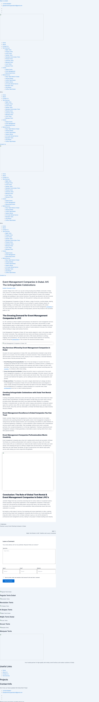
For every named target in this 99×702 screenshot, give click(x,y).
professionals (7, 388)
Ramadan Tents (9, 85)
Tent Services (6, 48)
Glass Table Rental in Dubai (12, 76)
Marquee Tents (9, 62)
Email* (21, 568)
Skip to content (4, 1)
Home (4, 42)
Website (39, 568)
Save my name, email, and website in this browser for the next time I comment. (22, 577)
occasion (6, 369)
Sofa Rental (8, 87)
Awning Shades (9, 78)
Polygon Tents (9, 51)
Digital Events (8, 69)
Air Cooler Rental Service (11, 83)
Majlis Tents (8, 49)
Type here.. (5, 548)
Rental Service (6, 75)
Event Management (10, 71)
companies (49, 306)
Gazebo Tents (8, 55)
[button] (49, 92)
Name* (4, 568)
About (4, 44)
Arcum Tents (8, 53)
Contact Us (5, 46)
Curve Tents (8, 64)
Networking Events (10, 73)
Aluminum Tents (9, 60)
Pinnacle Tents (9, 58)
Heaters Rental (9, 82)
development (15, 339)
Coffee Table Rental (10, 80)
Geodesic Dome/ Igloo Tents (12, 57)
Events (4, 67)
